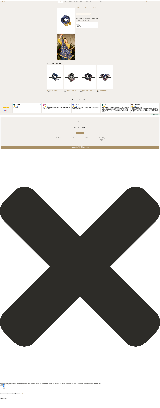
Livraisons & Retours (72, 143)
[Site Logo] (3, 1)
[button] (80, 266)
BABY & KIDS (75, 1)
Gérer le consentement (3, 398)
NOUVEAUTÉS (60, 1)
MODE (86, 1)
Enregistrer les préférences (16, 393)
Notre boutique (58, 138)
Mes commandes (72, 138)
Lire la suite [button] (103, 111)
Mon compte (73, 137)
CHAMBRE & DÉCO (99, 1)
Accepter (1, 393)
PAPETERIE (81, 1)
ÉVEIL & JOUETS (92, 1)
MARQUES (70, 1)
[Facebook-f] (79, 130)
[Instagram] (80, 130)
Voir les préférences (9, 393)
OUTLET (65, 1)
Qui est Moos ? (58, 137)
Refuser (5, 393)
